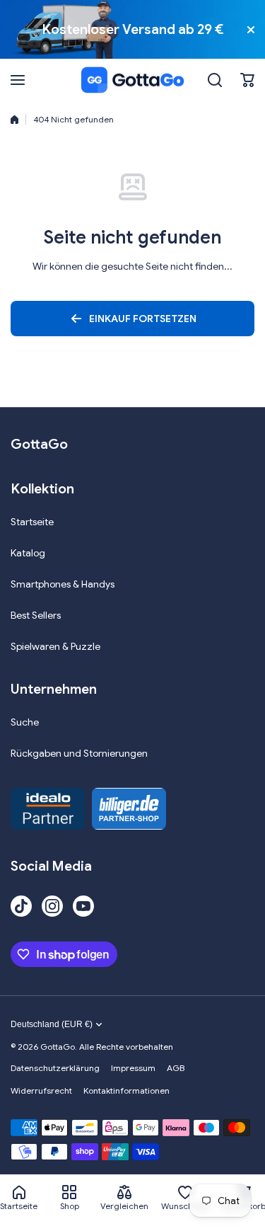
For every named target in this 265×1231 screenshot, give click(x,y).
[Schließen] (251, 30)
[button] (247, 80)
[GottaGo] (133, 80)
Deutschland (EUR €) (52, 1024)
